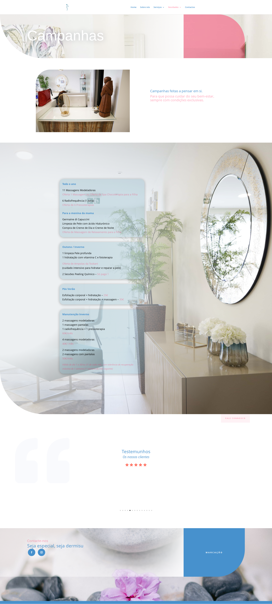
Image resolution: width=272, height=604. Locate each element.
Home (133, 7)
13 (149, 510)
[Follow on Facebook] (31, 552)
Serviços (158, 7)
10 (142, 510)
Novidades (173, 7)
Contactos (190, 7)
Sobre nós (145, 7)
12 (146, 510)
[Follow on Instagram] (41, 552)
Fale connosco (235, 418)
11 (144, 510)
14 (151, 510)
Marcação (214, 552)
